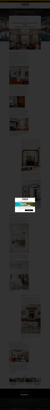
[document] (25, 205)
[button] (34, 197)
